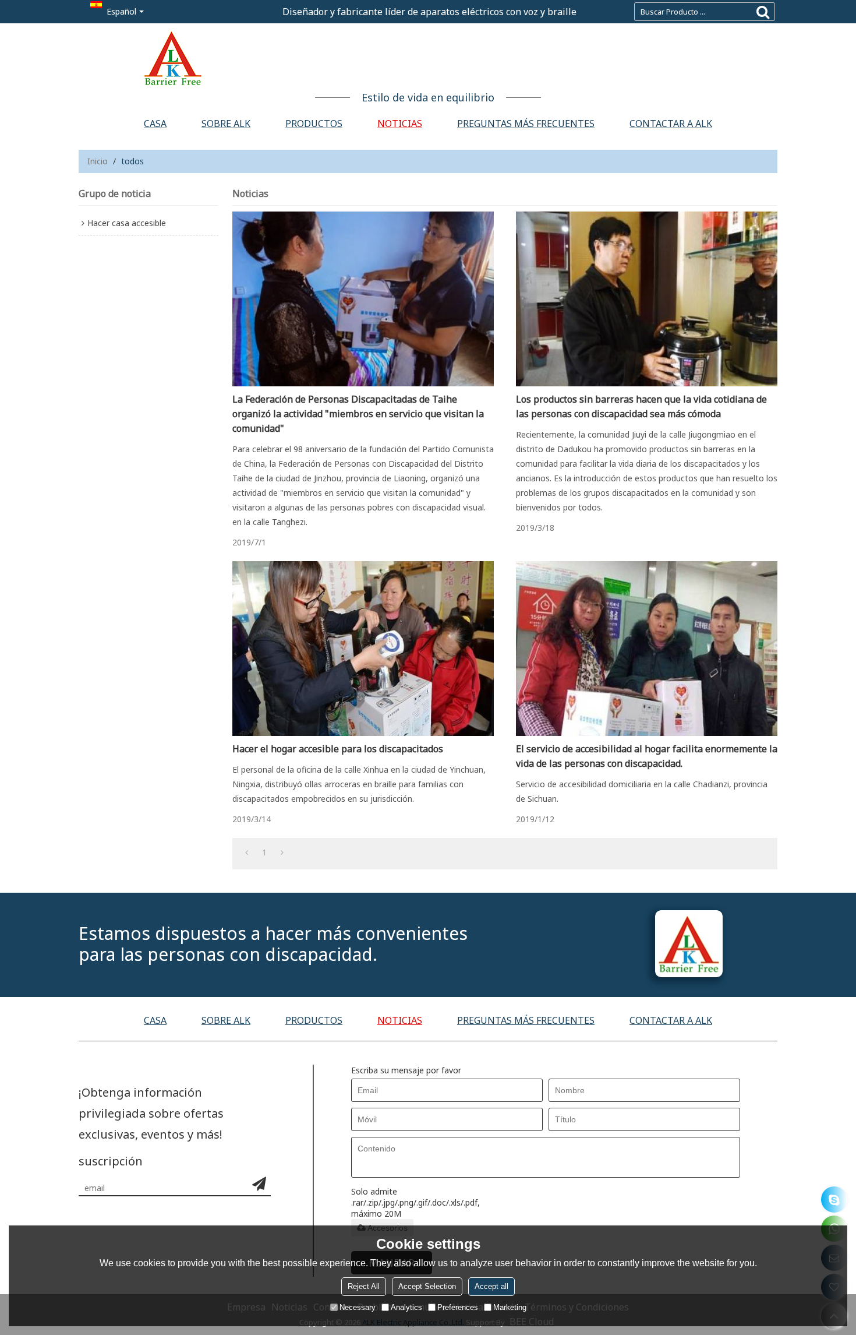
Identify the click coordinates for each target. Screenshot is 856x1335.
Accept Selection (427, 1286)
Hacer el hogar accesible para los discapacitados (337, 748)
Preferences (457, 1307)
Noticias (399, 123)
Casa (155, 123)
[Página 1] (246, 852)
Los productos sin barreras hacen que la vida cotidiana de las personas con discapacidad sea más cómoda (641, 406)
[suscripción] (259, 1183)
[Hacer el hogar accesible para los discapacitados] (363, 648)
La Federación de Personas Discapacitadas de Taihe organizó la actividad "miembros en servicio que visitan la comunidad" (358, 414)
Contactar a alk (670, 123)
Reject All (364, 1286)
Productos (313, 123)
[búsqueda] (762, 11)
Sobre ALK (225, 123)
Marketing (509, 1307)
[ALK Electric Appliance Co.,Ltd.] (428, 58)
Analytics (406, 1307)
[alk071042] (834, 1199)
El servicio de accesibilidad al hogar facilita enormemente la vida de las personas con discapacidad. (646, 756)
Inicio (97, 161)
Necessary (357, 1307)
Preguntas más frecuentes (526, 123)
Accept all (491, 1286)
